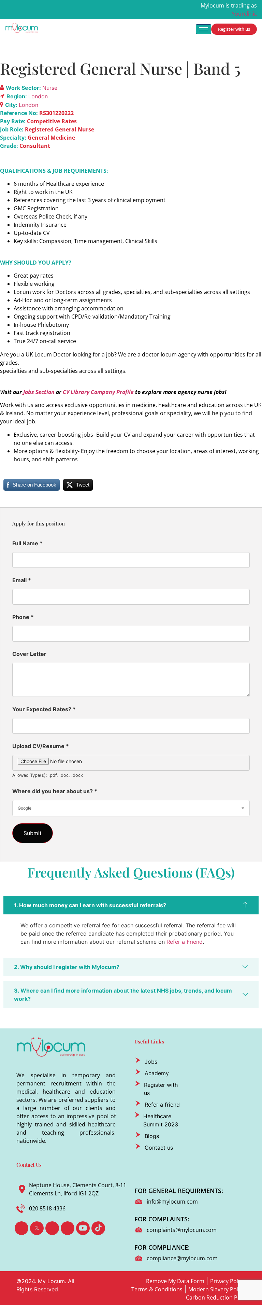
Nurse (49, 87)
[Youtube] (83, 1228)
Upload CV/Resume (40, 746)
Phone (23, 617)
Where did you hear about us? (54, 791)
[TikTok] (98, 1228)
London (38, 96)
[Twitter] (37, 1228)
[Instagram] (67, 1228)
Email (21, 580)
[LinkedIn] (52, 1228)
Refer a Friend (184, 941)
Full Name (27, 543)
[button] (131, 905)
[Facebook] (21, 1228)
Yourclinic (244, 13)
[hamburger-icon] (203, 29)
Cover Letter (29, 653)
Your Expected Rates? (44, 709)
